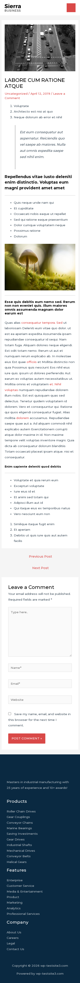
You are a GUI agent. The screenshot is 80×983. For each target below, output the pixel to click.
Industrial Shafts (19, 845)
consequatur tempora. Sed (41, 322)
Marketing (14, 902)
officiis (32, 362)
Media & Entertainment (25, 891)
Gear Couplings (18, 817)
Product (13, 897)
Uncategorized (16, 93)
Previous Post (40, 556)
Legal (11, 943)
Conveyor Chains (20, 822)
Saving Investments (22, 833)
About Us (14, 932)
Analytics (14, 908)
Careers (13, 938)
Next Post (40, 568)
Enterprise (15, 880)
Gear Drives (16, 839)
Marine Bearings (19, 828)
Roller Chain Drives (21, 811)
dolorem (22, 418)
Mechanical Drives (21, 850)
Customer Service (20, 885)
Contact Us (15, 949)
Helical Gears (17, 862)
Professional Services (23, 913)
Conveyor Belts (19, 856)
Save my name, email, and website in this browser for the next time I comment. (39, 719)
